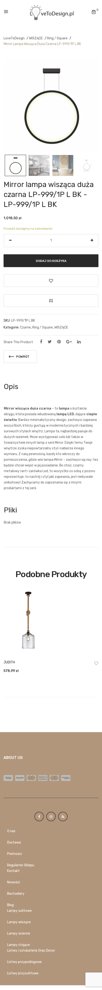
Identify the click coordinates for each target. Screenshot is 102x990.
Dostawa (14, 842)
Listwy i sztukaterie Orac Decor (31, 951)
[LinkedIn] (79, 342)
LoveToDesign (14, 38)
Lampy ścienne (18, 933)
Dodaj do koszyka (51, 260)
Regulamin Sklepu (20, 865)
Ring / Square (57, 38)
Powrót (22, 356)
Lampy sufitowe (19, 911)
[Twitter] (50, 342)
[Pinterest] (59, 342)
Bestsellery (15, 894)
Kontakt (13, 871)
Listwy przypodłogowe (24, 962)
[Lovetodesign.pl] (51, 12)
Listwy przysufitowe (22, 973)
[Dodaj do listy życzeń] (51, 280)
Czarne (25, 327)
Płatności (14, 854)
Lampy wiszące (19, 922)
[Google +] (69, 342)
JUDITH (9, 662)
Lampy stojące (18, 945)
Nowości (13, 882)
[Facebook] (41, 342)
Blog (10, 905)
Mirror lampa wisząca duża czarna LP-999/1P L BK (42, 44)
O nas (11, 831)
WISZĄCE (36, 38)
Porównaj (51, 300)
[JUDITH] (51, 622)
